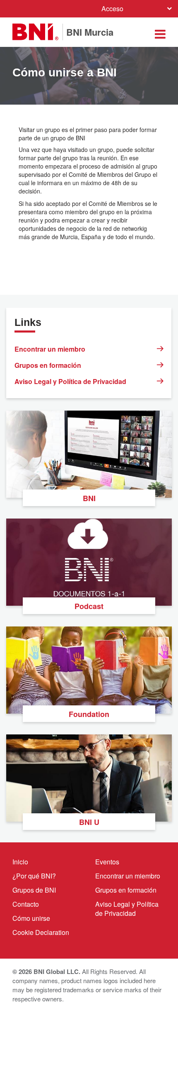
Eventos (107, 861)
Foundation (89, 714)
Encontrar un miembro (49, 349)
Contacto (25, 904)
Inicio (20, 861)
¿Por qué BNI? (34, 876)
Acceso (112, 8)
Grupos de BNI (34, 890)
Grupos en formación (47, 365)
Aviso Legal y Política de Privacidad (70, 381)
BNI (89, 498)
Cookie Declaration (40, 932)
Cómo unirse (31, 918)
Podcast (89, 606)
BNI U (89, 822)
